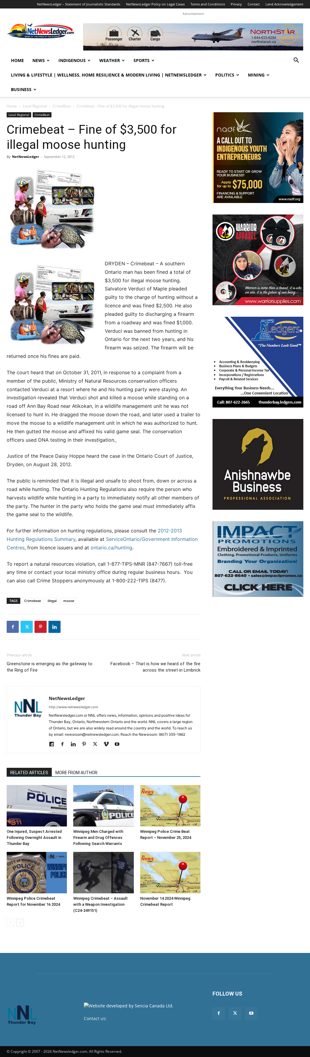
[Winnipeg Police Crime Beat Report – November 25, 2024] (170, 805)
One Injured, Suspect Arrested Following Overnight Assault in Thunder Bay (34, 837)
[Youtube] (119, 744)
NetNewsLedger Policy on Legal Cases (155, 4)
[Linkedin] (54, 627)
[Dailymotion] (54, 744)
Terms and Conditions (207, 4)
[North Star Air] (193, 37)
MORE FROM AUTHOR (76, 772)
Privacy (236, 4)
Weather (109, 60)
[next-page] (20, 922)
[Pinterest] (41, 627)
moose (68, 600)
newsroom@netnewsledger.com (140, 1018)
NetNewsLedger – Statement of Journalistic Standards (78, 4)
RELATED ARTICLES (29, 772)
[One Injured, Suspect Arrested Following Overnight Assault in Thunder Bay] (37, 805)
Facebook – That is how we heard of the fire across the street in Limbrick (155, 667)
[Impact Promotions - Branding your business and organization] (258, 559)
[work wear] (258, 259)
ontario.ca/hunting (111, 548)
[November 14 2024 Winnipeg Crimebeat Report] (170, 872)
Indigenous (72, 60)
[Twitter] (27, 627)
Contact (254, 4)
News (38, 60)
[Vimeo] (108, 744)
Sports (142, 60)
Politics (224, 75)
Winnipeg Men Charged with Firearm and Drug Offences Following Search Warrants (98, 837)
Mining (256, 75)
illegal (52, 600)
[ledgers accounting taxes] (258, 362)
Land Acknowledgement (284, 4)
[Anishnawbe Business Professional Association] (258, 464)
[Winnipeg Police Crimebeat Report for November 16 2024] (37, 872)
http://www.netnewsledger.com (73, 707)
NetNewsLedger (25, 156)
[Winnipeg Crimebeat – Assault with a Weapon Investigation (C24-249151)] (103, 872)
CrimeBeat (62, 106)
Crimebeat (32, 600)
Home (17, 60)
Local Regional (35, 106)
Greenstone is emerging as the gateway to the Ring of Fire (49, 667)
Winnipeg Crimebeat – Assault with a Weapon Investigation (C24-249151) (100, 904)
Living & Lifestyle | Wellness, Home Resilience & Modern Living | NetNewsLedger (106, 75)
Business (21, 89)
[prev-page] (10, 922)
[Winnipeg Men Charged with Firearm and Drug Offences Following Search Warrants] (103, 805)
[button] (296, 61)
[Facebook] (13, 627)
